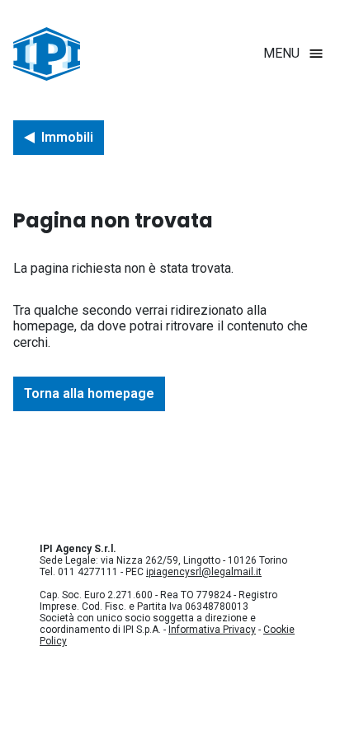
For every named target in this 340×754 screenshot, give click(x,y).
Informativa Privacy (212, 629)
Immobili (67, 137)
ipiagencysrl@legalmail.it (204, 572)
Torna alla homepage (89, 393)
